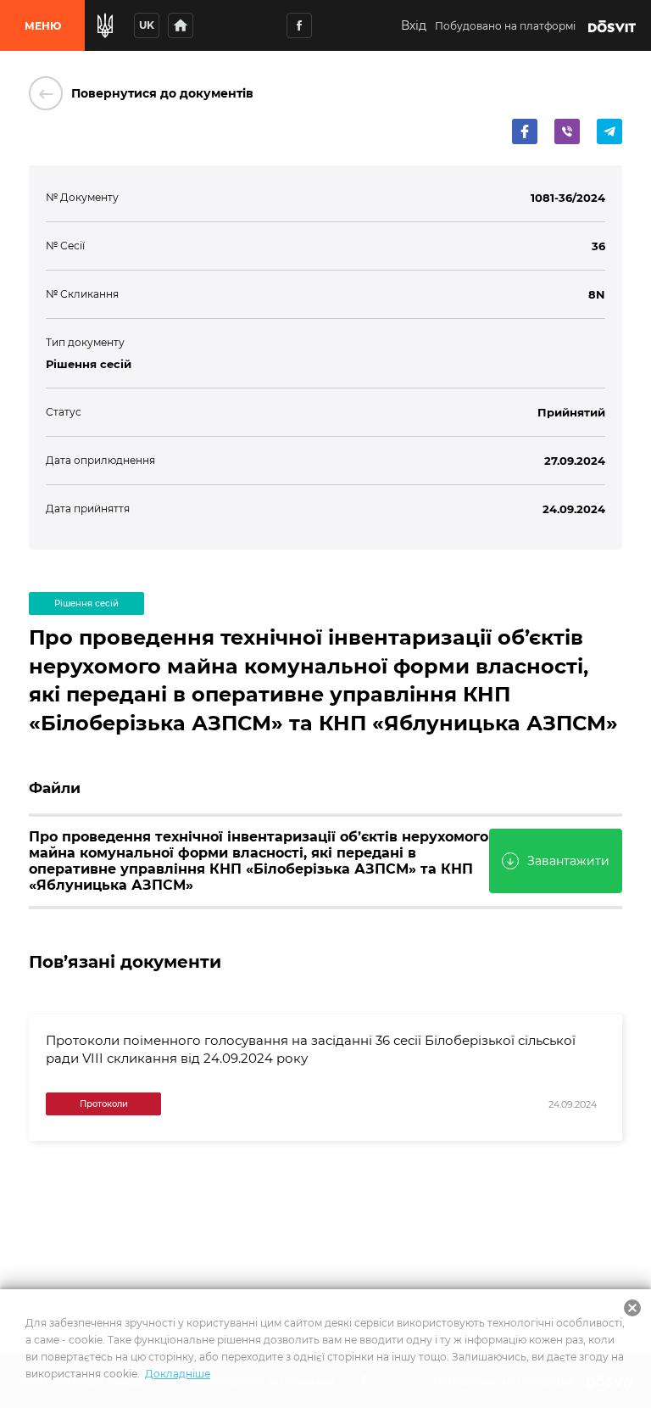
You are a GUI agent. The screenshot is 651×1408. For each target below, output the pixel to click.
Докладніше (177, 1373)
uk (146, 25)
